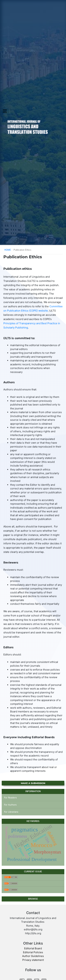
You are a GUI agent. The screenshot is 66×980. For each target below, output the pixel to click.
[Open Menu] (4, 111)
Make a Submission (33, 783)
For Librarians (11, 811)
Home (7, 250)
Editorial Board (33, 948)
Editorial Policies (33, 952)
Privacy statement (33, 960)
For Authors (10, 804)
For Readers (10, 797)
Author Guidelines (33, 956)
